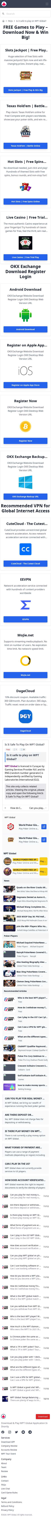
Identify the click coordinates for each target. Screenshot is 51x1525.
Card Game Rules (9, 1492)
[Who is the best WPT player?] (9, 999)
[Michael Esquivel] (9, 944)
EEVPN (25, 579)
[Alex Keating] (9, 963)
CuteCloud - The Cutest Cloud (25, 523)
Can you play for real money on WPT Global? (36, 808)
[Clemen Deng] (9, 983)
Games (21, 1079)
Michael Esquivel (36, 946)
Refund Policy (7, 1506)
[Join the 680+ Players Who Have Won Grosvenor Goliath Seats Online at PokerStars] (9, 928)
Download (43, 1416)
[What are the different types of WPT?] (9, 1038)
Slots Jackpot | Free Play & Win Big (25, 50)
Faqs (20, 1002)
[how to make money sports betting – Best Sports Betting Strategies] (9, 1087)
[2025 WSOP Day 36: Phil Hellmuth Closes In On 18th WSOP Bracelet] (9, 918)
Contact (4, 1480)
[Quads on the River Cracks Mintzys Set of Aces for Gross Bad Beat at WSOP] (9, 889)
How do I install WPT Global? (15, 808)
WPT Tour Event (8, 1453)
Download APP (8, 1442)
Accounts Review (9, 1449)
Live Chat (5, 1488)
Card (28, 1070)
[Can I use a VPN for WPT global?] (9, 1028)
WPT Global (11, 766)
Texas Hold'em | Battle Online (25, 106)
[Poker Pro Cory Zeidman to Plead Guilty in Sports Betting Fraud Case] (9, 1057)
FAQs (10, 21)
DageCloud (25, 691)
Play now (43, 861)
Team (3, 1467)
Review (4, 1471)
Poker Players (22, 946)
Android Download (25, 289)
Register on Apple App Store (25, 345)
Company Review (9, 1445)
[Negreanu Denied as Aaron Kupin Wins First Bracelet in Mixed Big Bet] (9, 899)
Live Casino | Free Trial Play (25, 217)
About (4, 1463)
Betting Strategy (24, 1089)
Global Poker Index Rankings (28, 966)
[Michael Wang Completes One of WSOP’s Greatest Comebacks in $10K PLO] (9, 908)
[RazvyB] (9, 954)
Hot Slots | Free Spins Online (25, 161)
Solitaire (21, 1070)
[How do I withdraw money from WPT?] (9, 1009)
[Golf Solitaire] (9, 1077)
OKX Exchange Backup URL (25, 456)
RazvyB (33, 956)
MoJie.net (25, 635)
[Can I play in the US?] (9, 1019)
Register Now (25, 401)
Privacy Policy (7, 1510)
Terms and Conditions (11, 1502)
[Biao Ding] (9, 973)
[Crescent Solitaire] (9, 1067)
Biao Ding (45, 976)
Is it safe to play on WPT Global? (31, 21)
